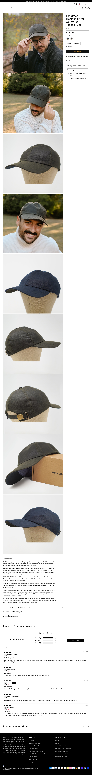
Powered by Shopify (6, 769)
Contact (77, 78)
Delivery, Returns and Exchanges (36, 751)
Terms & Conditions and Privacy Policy (38, 754)
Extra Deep (76, 43)
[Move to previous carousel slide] (84, 727)
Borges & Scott (12, 768)
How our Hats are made (60, 746)
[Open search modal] (82, 8)
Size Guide (70, 46)
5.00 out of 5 (20, 639)
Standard (69, 43)
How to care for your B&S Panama (63, 748)
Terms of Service (33, 759)
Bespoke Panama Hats (34, 748)
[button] (69, 33)
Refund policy (32, 762)
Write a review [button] (75, 640)
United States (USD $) (84, 4)
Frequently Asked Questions (35, 743)
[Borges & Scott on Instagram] (76, 4)
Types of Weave (58, 743)
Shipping (74, 56)
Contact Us (31, 740)
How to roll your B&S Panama (62, 751)
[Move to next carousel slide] (88, 727)
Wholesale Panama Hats (35, 746)
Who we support (33, 756)
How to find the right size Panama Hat (64, 754)
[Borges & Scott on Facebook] (74, 4)
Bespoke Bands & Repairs (61, 756)
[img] (7, 652)
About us (57, 740)
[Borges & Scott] (3, 4)
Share (69, 60)
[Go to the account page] (85, 8)
